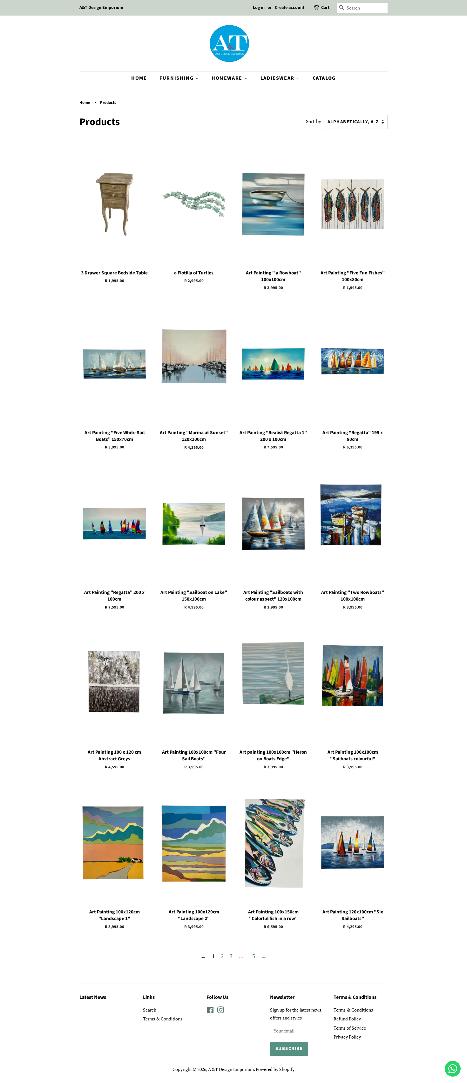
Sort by (313, 121)
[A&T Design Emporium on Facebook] (210, 1011)
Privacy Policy (347, 1037)
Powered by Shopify (275, 1069)
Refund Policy (347, 1019)
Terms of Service (350, 1028)
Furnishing (177, 78)
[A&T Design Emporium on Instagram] (220, 1011)
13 (252, 956)
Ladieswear (278, 78)
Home (139, 78)
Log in (259, 7)
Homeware (228, 78)
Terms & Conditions (162, 1019)
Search (149, 1010)
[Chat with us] (453, 1069)
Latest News (92, 997)
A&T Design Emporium (231, 1069)
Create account (289, 7)
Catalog (324, 78)
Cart (325, 7)
